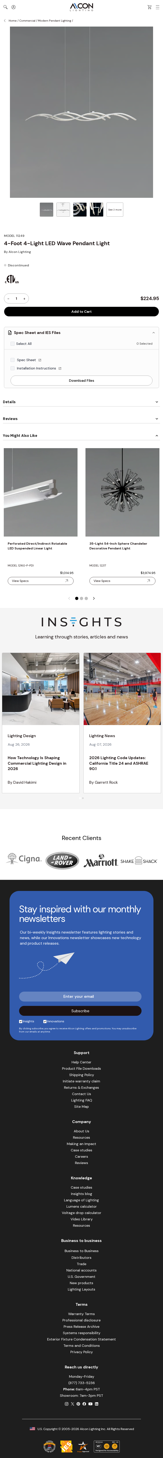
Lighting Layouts (81, 1289)
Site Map (81, 1106)
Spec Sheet (27, 360)
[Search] (6, 7)
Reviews (10, 418)
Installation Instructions (37, 368)
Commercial (27, 20)
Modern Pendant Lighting (54, 20)
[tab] (80, 798)
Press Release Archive (81, 1326)
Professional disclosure (81, 1320)
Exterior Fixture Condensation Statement (81, 1339)
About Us (81, 1131)
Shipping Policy (81, 1074)
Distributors (81, 1257)
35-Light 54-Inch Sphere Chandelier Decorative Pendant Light (118, 545)
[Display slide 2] (81, 598)
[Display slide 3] (86, 598)
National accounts (81, 1270)
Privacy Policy (81, 1352)
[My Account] (13, 7)
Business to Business (82, 1250)
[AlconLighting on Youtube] (90, 1404)
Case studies (81, 1150)
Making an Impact (81, 1143)
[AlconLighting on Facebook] (84, 1404)
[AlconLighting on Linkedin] (96, 1404)
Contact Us (81, 1094)
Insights (28, 1021)
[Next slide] (94, 598)
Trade (81, 1264)
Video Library (82, 1219)
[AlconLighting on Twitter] (72, 1404)
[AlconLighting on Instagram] (67, 1404)
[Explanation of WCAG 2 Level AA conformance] (107, 1446)
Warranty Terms (81, 1314)
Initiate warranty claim (81, 1081)
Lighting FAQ (81, 1100)
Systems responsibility (81, 1333)
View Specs (20, 581)
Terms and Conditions (81, 1345)
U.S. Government (81, 1276)
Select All (24, 343)
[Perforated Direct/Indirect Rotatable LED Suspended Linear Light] (41, 492)
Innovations (55, 1021)
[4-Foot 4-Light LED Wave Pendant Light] (46, 210)
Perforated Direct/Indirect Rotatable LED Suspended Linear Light (37, 545)
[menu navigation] (157, 7)
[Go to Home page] (81, 7)
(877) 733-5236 (81, 1383)
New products (81, 1283)
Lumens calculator (81, 1206)
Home (13, 20)
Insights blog (81, 1193)
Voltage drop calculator (81, 1212)
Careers (81, 1156)
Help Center (81, 1062)
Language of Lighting (81, 1200)
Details (9, 402)
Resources (81, 1137)
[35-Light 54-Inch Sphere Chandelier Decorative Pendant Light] (122, 492)
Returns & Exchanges (81, 1087)
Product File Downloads (81, 1068)
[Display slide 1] (76, 598)
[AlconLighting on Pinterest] (78, 1404)
